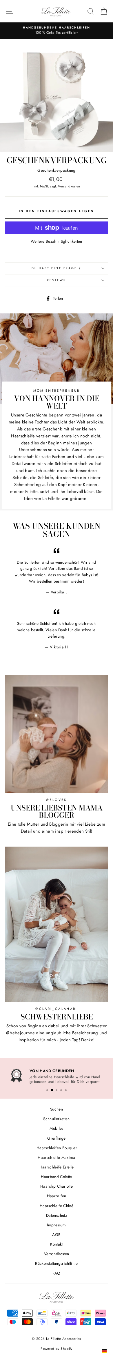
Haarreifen (56, 1195)
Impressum (56, 1224)
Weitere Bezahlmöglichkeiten (56, 241)
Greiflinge (56, 1137)
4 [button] (61, 1089)
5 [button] (66, 1089)
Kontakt (56, 1243)
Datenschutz (56, 1214)
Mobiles (56, 1127)
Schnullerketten (56, 1118)
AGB (56, 1234)
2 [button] (52, 1089)
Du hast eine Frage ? (56, 268)
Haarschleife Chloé (56, 1204)
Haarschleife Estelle (56, 1166)
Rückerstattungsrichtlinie (56, 1262)
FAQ (56, 1272)
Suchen (56, 1108)
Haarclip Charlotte (56, 1185)
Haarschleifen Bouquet (56, 1147)
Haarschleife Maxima (56, 1156)
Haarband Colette (56, 1176)
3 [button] (56, 1089)
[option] (56, 1076)
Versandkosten (69, 186)
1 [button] (47, 1089)
